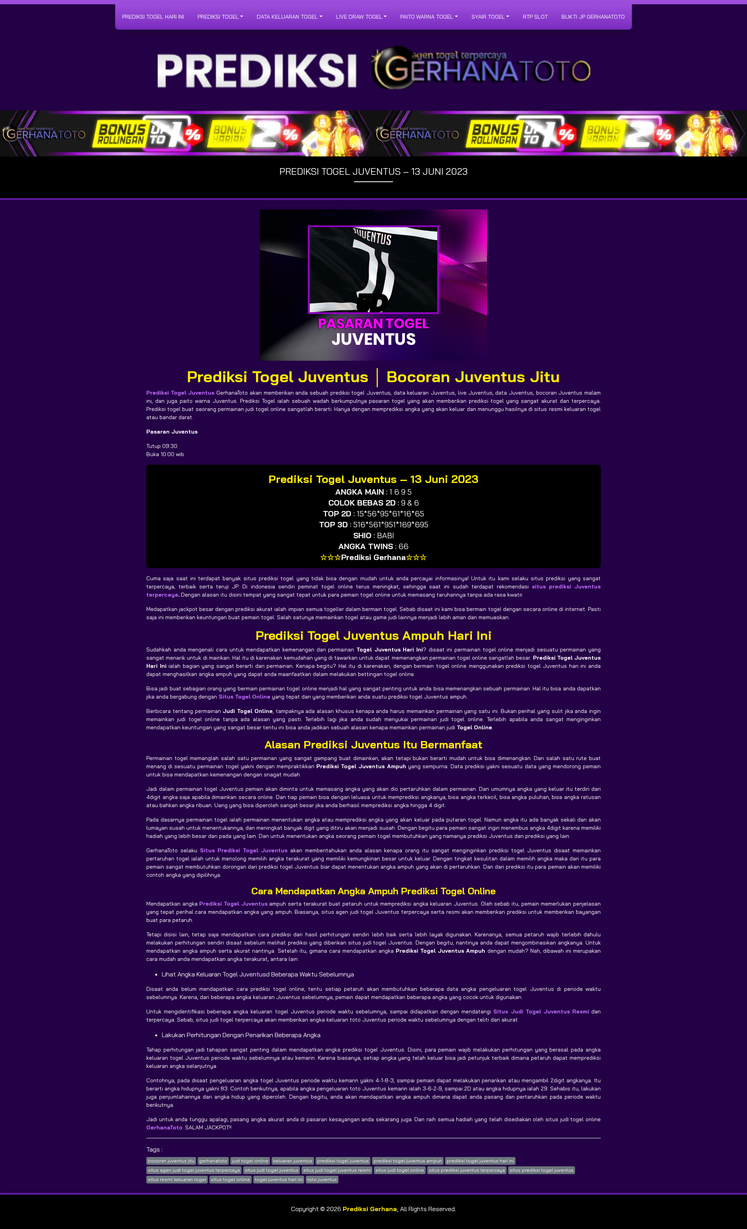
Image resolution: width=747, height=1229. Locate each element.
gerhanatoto (213, 1161)
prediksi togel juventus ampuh (408, 1161)
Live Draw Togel (359, 16)
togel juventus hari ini (279, 1179)
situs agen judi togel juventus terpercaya (194, 1170)
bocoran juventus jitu (171, 1161)
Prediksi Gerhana (370, 1209)
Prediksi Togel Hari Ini (153, 16)
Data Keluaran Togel (287, 16)
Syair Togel (488, 16)
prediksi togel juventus (343, 1161)
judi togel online (250, 1161)
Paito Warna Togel (426, 16)
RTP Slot (535, 16)
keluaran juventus (292, 1161)
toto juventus (322, 1179)
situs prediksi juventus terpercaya (467, 1170)
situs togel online (230, 1179)
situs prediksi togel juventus (541, 1170)
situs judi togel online (399, 1170)
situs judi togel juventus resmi (337, 1170)
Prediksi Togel (218, 16)
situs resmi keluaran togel (177, 1179)
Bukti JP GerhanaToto (593, 16)
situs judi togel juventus (271, 1170)
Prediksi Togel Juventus (180, 392)
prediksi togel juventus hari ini (480, 1161)
